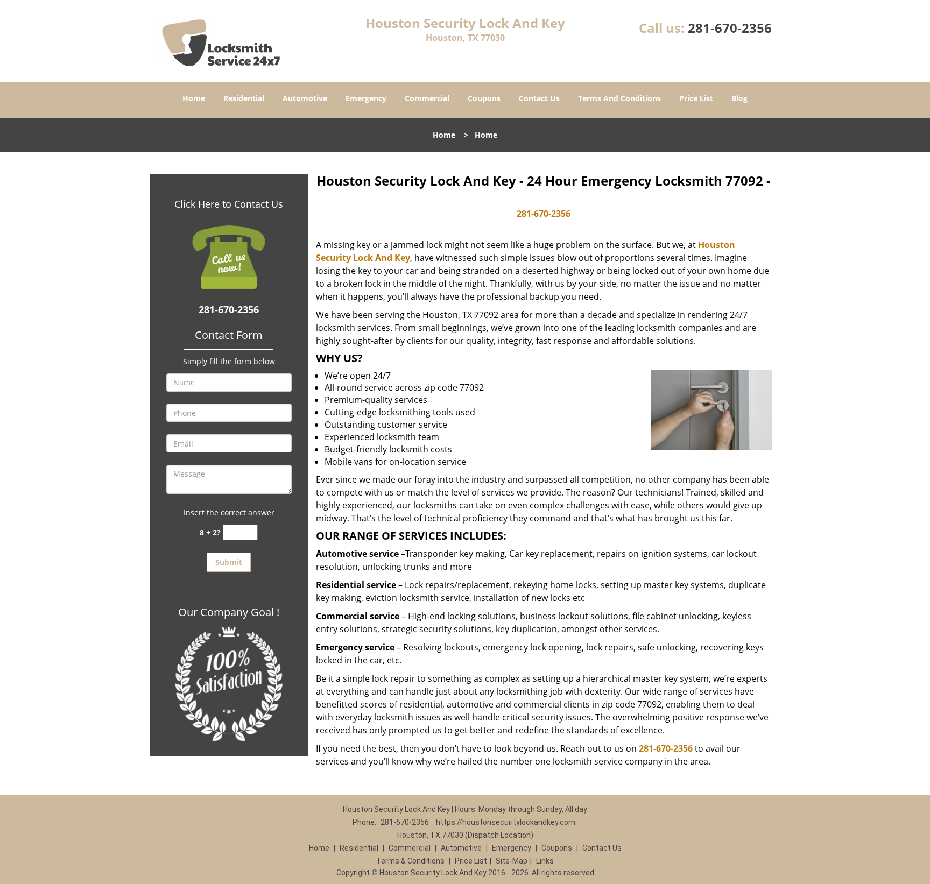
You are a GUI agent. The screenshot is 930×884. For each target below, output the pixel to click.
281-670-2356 (730, 28)
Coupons (484, 98)
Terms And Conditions (619, 98)
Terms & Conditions (410, 861)
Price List (696, 98)
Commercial (427, 98)
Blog (739, 98)
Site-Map (511, 861)
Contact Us (539, 98)
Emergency (366, 98)
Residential (243, 98)
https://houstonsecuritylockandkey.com (505, 822)
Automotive (305, 98)
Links (545, 861)
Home (193, 98)
